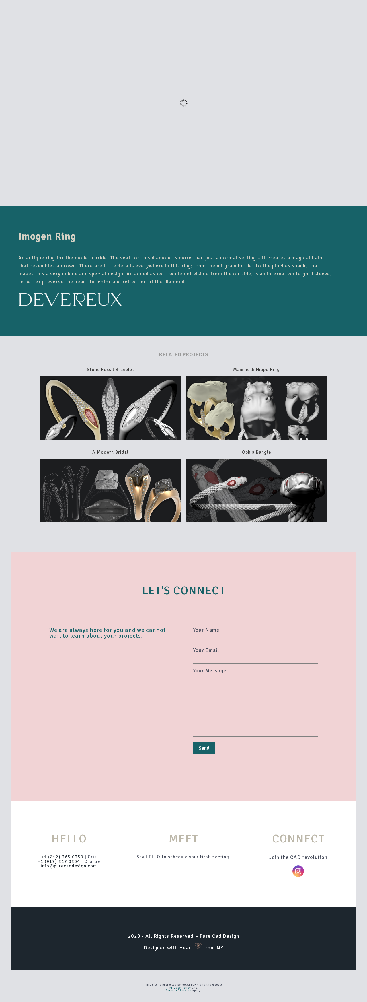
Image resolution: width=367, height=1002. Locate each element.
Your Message (209, 671)
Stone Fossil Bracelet (110, 369)
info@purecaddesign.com (69, 866)
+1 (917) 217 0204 (59, 861)
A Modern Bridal (110, 452)
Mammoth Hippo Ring (256, 369)
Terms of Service (178, 990)
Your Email (206, 650)
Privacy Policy (180, 987)
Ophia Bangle (256, 452)
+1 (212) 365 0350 (62, 857)
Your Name (206, 630)
